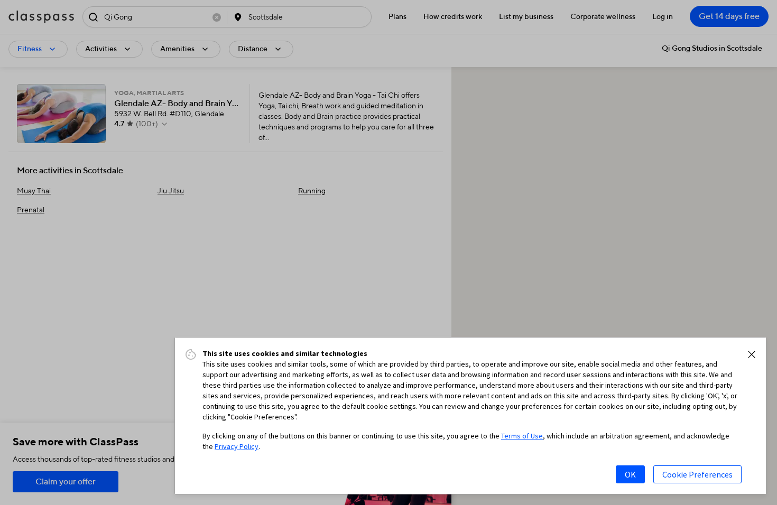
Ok (630, 474)
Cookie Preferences (697, 474)
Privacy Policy (236, 446)
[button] (751, 354)
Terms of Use (522, 436)
